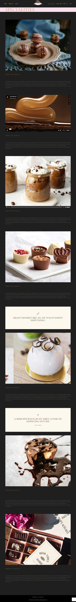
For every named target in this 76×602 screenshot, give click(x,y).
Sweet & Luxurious (25, 572)
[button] (9, 358)
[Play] (6, 207)
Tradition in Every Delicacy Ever (35, 495)
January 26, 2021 (9, 490)
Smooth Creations (25, 77)
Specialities (17, 74)
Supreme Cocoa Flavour (31, 390)
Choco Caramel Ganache (33, 139)
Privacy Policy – (35, 597)
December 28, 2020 (9, 568)
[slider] (68, 207)
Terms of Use (41, 597)
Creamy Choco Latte (28, 214)
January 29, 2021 (9, 135)
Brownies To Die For (27, 289)
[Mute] (65, 207)
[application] (38, 207)
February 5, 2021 (9, 74)
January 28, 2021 (9, 387)
